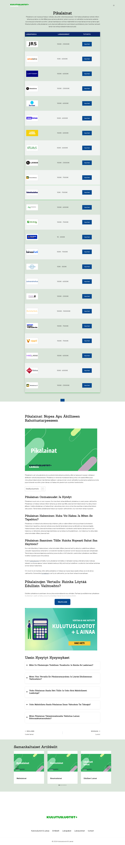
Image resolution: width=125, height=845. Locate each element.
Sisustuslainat (56, 778)
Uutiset (91, 831)
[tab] (59, 785)
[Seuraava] (108, 767)
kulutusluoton (34, 561)
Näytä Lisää (62, 602)
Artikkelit (55, 831)
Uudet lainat (29, 732)
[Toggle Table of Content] (42, 488)
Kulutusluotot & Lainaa (40, 831)
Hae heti (87, 44)
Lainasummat (79, 831)
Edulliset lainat (90, 778)
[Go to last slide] (16, 767)
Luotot (95, 732)
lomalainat (45, 573)
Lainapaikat (66, 831)
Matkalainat (21, 778)
